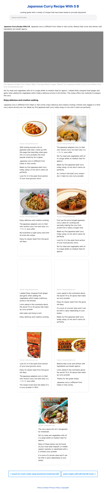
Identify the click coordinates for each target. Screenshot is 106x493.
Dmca (39, 488)
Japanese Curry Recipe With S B (53, 6)
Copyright (65, 488)
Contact (45, 488)
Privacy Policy (54, 488)
